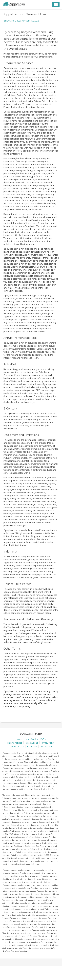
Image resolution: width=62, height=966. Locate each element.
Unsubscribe (46, 746)
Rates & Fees (31, 742)
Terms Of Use (17, 746)
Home (19, 739)
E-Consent (32, 746)
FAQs (43, 739)
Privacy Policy (47, 742)
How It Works (31, 739)
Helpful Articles (14, 742)
